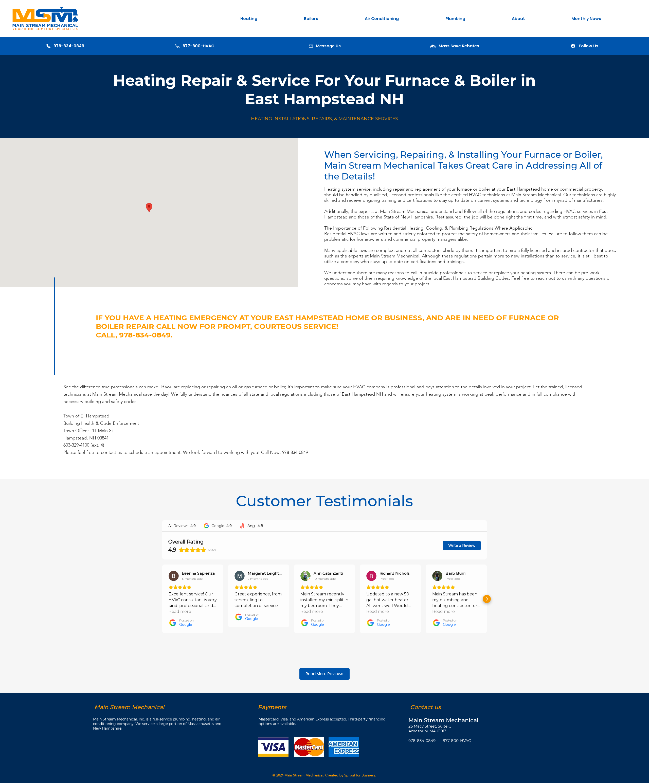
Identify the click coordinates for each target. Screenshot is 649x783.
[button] (268, 18)
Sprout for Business (359, 775)
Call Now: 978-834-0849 (284, 452)
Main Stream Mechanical (303, 775)
